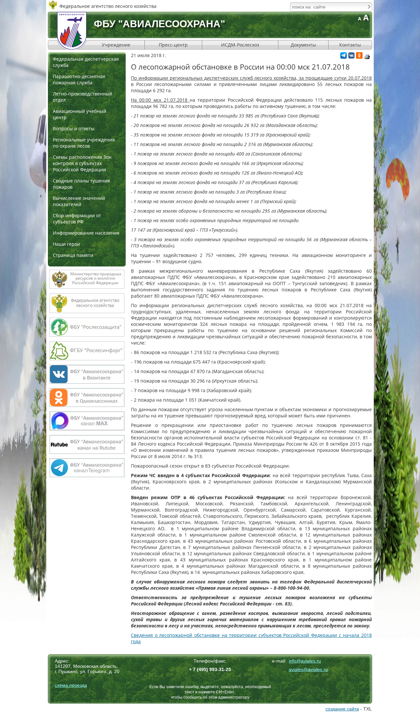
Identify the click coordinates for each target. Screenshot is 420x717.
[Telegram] (343, 57)
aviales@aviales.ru (308, 669)
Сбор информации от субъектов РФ (77, 218)
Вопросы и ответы (73, 128)
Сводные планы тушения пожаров (81, 184)
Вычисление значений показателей (79, 201)
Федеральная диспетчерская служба (86, 62)
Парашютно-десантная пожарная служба (79, 79)
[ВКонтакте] (351, 57)
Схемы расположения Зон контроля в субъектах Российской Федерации (82, 163)
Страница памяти (73, 255)
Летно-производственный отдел (82, 97)
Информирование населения (86, 233)
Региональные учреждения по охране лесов (84, 143)
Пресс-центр (173, 45)
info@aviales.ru (305, 661)
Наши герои (66, 244)
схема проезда (71, 685)
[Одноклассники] (359, 57)
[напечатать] (367, 56)
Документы (303, 45)
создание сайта (342, 708)
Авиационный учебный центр (79, 114)
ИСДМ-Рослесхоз (240, 45)
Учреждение (116, 45)
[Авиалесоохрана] (72, 31)
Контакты (350, 45)
